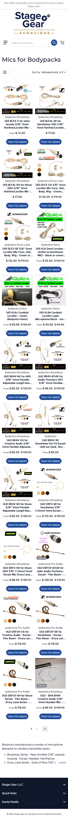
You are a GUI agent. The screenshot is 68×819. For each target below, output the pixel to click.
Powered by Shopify (52, 814)
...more (62, 762)
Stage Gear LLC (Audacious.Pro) (29, 814)
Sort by (36, 72)
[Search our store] (54, 42)
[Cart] (62, 42)
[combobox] (34, 42)
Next (45, 729)
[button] (5, 42)
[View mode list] (11, 72)
